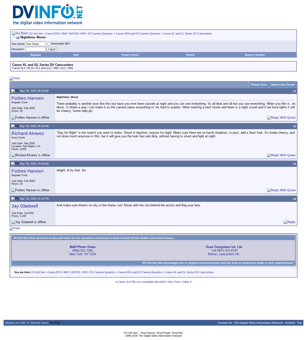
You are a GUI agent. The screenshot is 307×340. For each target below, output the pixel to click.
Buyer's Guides (255, 54)
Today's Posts (130, 54)
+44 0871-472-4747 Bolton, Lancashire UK (224, 250)
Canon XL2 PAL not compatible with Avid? (142, 281)
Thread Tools (259, 84)
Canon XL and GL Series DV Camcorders (187, 33)
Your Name (18, 43)
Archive (290, 322)
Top (299, 322)
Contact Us (225, 322)
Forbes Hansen (28, 98)
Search (190, 54)
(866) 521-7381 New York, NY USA (82, 250)
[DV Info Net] (48, 24)
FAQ (76, 54)
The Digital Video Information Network (258, 322)
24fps (186, 281)
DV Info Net (36, 33)
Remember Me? (60, 43)
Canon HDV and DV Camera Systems (138, 33)
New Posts (174, 281)
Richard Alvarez (28, 133)
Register (35, 54)
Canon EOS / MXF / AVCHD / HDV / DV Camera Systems (79, 33)
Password (17, 49)
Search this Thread (283, 84)
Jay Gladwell (25, 205)
